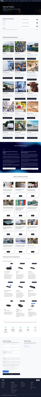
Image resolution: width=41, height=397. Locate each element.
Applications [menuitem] (12, 382)
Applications (4, 20)
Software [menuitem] (22, 382)
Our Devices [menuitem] (3, 382)
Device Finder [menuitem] (2, 387)
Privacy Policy (15, 395)
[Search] (32, 1)
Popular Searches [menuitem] (13, 392)
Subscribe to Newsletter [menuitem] (33, 387)
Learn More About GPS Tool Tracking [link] (19, 118)
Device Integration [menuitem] (23, 383)
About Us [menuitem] (32, 383)
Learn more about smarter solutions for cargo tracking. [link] (9, 168)
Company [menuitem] (32, 382)
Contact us (4, 29)
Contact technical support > (27, 346)
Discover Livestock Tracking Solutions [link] (32, 98)
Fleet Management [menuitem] (13, 387)
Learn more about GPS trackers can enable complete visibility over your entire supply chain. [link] (29, 168)
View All (36, 29)
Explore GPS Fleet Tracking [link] (6, 99)
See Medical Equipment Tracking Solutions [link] (20, 98)
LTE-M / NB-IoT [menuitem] (3, 383)
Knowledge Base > (26, 345)
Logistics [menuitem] (12, 388)
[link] (8, 46)
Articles (4, 23)
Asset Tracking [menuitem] (12, 383)
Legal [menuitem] (31, 388)
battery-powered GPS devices (32, 75)
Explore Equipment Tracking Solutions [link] (32, 79)
